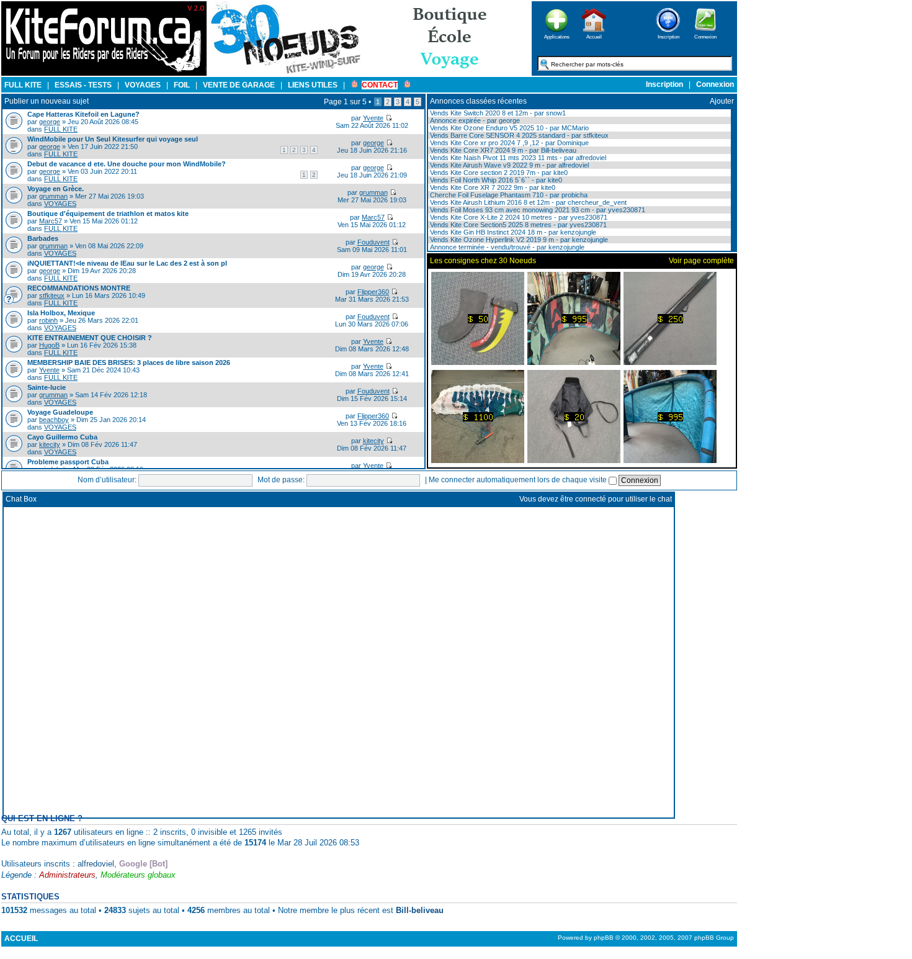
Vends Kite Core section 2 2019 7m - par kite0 (498, 172)
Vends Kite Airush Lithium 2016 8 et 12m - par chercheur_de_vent (527, 202)
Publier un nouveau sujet (46, 101)
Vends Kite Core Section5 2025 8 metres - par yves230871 (517, 224)
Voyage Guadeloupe (60, 412)
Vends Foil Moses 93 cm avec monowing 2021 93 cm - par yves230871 (536, 210)
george (49, 121)
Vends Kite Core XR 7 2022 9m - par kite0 (491, 187)
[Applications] (556, 35)
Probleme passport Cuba (68, 462)
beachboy (54, 419)
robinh (48, 320)
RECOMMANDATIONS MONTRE (78, 288)
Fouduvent (373, 242)
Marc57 (50, 221)
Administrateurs (67, 875)
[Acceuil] (104, 73)
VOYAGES (60, 203)
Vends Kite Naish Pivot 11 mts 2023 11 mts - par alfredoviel (517, 157)
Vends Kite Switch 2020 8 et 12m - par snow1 (497, 113)
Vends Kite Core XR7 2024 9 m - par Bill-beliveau (502, 150)
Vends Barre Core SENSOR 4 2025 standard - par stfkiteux (518, 135)
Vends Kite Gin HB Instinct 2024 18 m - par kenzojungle (512, 232)
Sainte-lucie (46, 387)
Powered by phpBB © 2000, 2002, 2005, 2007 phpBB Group (646, 937)
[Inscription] (668, 35)
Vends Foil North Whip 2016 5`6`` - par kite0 (495, 180)
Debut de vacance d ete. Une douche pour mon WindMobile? (126, 164)
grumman (53, 196)
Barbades (42, 238)
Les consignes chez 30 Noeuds (483, 260)
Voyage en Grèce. (55, 188)
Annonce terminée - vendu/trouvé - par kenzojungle (506, 247)
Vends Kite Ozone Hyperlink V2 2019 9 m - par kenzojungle (518, 239)
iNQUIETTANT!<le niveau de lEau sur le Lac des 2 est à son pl (127, 263)
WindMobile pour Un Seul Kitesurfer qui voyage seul (112, 139)
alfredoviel (96, 863)
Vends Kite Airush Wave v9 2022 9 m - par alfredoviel (508, 165)
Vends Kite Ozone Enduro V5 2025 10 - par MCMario (508, 128)
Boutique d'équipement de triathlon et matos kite (108, 213)
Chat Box (21, 499)
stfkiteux (52, 295)
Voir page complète (701, 260)
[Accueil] (593, 35)
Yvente (373, 118)
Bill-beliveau (420, 910)
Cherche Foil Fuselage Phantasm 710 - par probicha (508, 195)
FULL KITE (61, 129)
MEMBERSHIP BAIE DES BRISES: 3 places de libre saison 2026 (128, 362)
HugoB (49, 345)
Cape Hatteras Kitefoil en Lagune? (83, 114)
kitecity (49, 444)
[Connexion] (705, 35)
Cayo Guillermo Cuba (62, 437)
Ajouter (722, 101)
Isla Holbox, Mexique (61, 313)
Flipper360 (373, 291)
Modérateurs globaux (138, 875)
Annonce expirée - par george (474, 120)
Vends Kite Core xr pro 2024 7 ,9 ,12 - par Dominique (508, 142)
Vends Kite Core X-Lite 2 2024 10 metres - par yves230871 (517, 217)
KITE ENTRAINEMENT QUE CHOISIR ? (89, 337)
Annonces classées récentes (478, 101)
